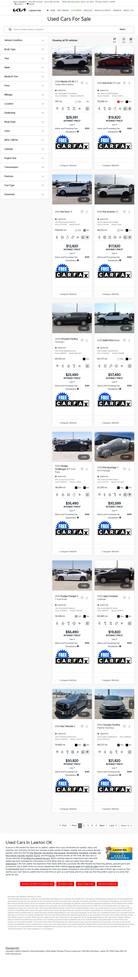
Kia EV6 (21, 856)
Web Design (51, 951)
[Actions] (86, 83)
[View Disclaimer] (79, 109)
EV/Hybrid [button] (76, 10)
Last (113, 825)
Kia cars (46, 858)
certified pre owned (108, 913)
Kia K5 (37, 856)
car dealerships (19, 910)
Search (122, 29)
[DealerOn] (12, 948)
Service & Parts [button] (103, 10)
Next (103, 825)
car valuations (47, 929)
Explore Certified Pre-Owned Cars (37, 884)
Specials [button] (88, 10)
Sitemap (60, 951)
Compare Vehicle (68, 165)
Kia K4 (52, 856)
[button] (89, 61)
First (64, 825)
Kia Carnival (59, 853)
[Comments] (87, 108)
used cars (96, 913)
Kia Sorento (48, 853)
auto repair (27, 929)
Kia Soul (93, 853)
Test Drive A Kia (65, 884)
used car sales (91, 866)
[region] (72, 130)
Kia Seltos (83, 853)
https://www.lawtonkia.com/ (52, 899)
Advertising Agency (38, 951)
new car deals (74, 866)
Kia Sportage (72, 853)
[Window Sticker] (130, 108)
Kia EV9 (29, 856)
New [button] (53, 10)
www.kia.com (16, 954)
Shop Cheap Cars (85, 884)
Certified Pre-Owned (32, 858)
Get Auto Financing (107, 884)
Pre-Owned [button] (63, 10)
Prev (73, 825)
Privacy (67, 951)
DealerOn (25, 951)
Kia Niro (49, 904)
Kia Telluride (36, 853)
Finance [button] (117, 10)
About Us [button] (128, 10)
